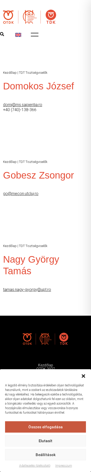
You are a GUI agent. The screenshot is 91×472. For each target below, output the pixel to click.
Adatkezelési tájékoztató (34, 465)
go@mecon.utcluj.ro (20, 193)
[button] (83, 375)
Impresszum (63, 465)
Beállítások (46, 455)
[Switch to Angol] (18, 34)
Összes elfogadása (45, 427)
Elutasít (45, 441)
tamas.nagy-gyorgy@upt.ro (27, 289)
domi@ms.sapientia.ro (22, 104)
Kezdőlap (10, 72)
